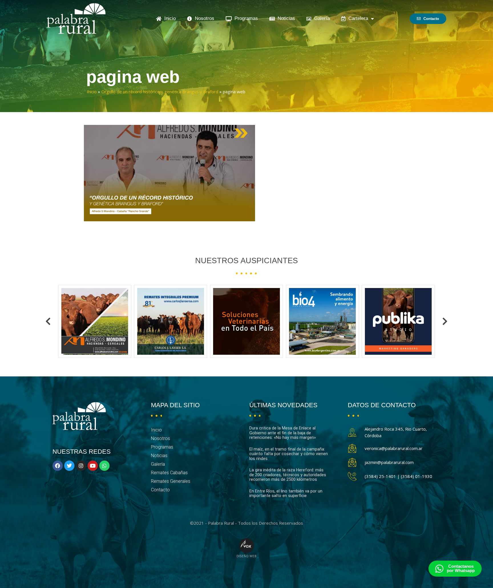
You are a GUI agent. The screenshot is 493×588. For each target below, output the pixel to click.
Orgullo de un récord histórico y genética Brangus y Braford (159, 91)
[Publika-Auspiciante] (322, 321)
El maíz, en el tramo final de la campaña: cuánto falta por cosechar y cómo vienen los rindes (288, 454)
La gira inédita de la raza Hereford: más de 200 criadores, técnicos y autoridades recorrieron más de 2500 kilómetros (287, 474)
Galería (320, 18)
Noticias (285, 18)
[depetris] (398, 321)
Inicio (168, 18)
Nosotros (203, 18)
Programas (245, 18)
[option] (94, 321)
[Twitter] (69, 466)
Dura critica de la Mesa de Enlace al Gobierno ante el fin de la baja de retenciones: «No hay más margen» (282, 432)
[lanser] (94, 321)
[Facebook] (57, 466)
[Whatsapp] (104, 466)
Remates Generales (170, 481)
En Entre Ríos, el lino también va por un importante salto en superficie (285, 493)
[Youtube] (93, 466)
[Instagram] (81, 466)
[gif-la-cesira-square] (170, 321)
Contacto (160, 489)
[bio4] (246, 321)
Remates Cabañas (169, 472)
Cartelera (356, 18)
